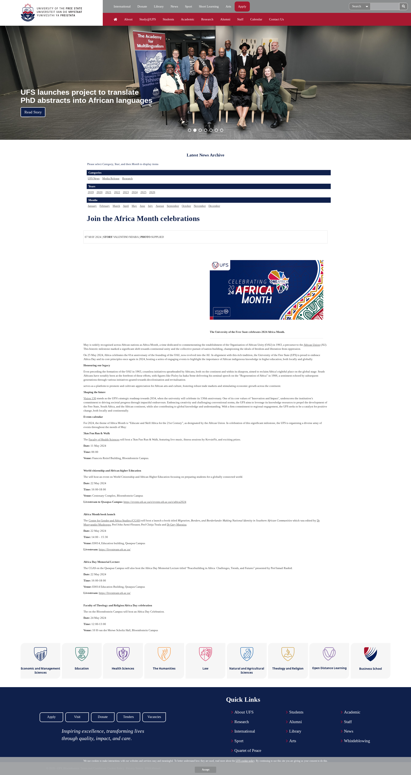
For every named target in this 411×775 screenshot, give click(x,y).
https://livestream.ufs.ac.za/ (115, 549)
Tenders (128, 717)
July (150, 205)
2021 (108, 192)
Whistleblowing (357, 741)
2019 (91, 192)
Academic (187, 19)
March (116, 205)
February (105, 205)
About (128, 19)
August (160, 205)
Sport (188, 6)
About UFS (244, 712)
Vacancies (154, 717)
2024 (135, 192)
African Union (312, 344)
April (126, 205)
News (174, 6)
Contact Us (276, 19)
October (186, 205)
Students (168, 19)
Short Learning (209, 6)
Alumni (225, 19)
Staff (240, 19)
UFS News (94, 178)
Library (159, 6)
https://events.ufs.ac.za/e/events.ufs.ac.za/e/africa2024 (155, 501)
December (214, 205)
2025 (143, 192)
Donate (142, 6)
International (122, 6)
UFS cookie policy (245, 760)
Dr (176, 524)
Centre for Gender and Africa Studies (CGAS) (114, 520)
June (142, 205)
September (173, 205)
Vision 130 (89, 398)
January (92, 205)
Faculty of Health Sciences (104, 439)
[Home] (115, 19)
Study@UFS (147, 19)
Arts (228, 6)
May (134, 205)
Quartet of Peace (247, 750)
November (200, 205)
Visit (77, 717)
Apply (242, 6)
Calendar (256, 19)
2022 (117, 192)
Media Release (110, 178)
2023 (126, 192)
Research (207, 19)
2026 (152, 192)
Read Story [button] (33, 112)
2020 (100, 192)
